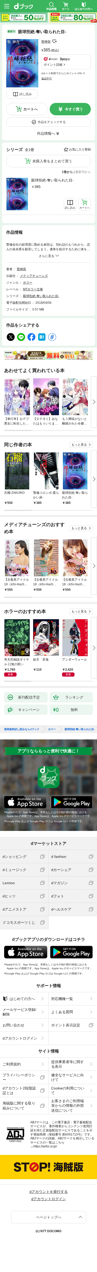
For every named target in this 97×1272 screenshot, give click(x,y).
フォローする (54, 41)
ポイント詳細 (53, 64)
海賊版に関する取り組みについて (19, 1105)
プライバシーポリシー (19, 1077)
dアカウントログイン (20, 1038)
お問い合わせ (13, 1025)
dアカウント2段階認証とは (19, 1090)
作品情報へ (46, 133)
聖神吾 (46, 41)
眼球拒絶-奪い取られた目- (52, 180)
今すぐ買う (74, 109)
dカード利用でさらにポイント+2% (61, 73)
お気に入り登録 (80, 149)
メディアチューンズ (34, 276)
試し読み (25, 94)
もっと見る (79, 444)
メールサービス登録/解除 (19, 1012)
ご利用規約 (12, 1064)
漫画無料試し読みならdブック (21, 729)
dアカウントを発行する (48, 1192)
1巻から (67, 171)
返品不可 (46, 78)
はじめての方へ (22, 999)
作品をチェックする (52, 122)
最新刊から (83, 171)
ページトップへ (48, 1217)
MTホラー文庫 (33, 289)
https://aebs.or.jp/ (45, 1146)
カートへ (30, 109)
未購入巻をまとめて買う (52, 161)
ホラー (27, 282)
